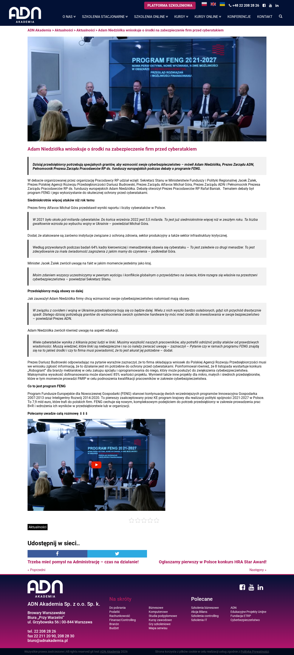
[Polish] (204, 4)
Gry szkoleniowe (159, 624)
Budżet (114, 628)
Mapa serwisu (158, 628)
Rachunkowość (119, 616)
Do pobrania (117, 607)
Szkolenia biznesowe (205, 607)
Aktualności (64, 30)
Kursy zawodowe (160, 620)
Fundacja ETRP (241, 616)
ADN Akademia (39, 30)
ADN (234, 607)
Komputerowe (158, 611)
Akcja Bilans (199, 611)
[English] (213, 4)
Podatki (114, 611)
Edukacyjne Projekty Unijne (248, 611)
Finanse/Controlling (122, 620)
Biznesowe (156, 607)
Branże (114, 624)
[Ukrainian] (222, 4)
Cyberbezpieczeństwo (245, 620)
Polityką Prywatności (255, 651)
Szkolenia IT (199, 620)
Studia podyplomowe (163, 616)
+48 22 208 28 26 (245, 5)
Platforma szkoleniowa (169, 5)
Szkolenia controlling (205, 616)
